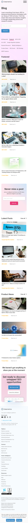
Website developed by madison (8, 509)
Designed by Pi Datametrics (7, 507)
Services (3, 444)
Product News (4, 48)
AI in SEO (3, 42)
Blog (2, 477)
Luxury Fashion (4, 468)
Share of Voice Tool (5, 441)
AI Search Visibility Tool (6, 433)
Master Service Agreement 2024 (8, 503)
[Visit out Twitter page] (7, 417)
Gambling (3, 466)
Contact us (3, 483)
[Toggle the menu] (25, 2)
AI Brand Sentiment (5, 437)
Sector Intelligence (5, 455)
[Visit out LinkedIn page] (5, 417)
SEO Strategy (20, 48)
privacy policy (5, 517)
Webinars (3, 479)
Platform (3, 429)
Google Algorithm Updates (13, 42)
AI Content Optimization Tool (7, 435)
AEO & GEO (18, 39)
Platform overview (5, 431)
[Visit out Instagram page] (10, 417)
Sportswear (3, 470)
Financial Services (5, 464)
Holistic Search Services (6, 446)
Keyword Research (6, 45)
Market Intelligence (16, 45)
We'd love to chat (14, 387)
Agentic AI (3, 450)
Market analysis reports (6, 475)
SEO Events (12, 48)
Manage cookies (10, 520)
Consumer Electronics (6, 460)
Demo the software (14, 392)
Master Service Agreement (7, 504)
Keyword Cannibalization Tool (7, 439)
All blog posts (4, 39)
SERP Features (5, 51)
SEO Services (4, 452)
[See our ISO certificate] (6, 491)
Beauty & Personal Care (6, 457)
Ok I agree (19, 520)
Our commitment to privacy (7, 506)
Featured (11, 39)
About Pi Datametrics (6, 485)
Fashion (3, 462)
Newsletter (3, 481)
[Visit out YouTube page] (2, 417)
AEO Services (4, 448)
